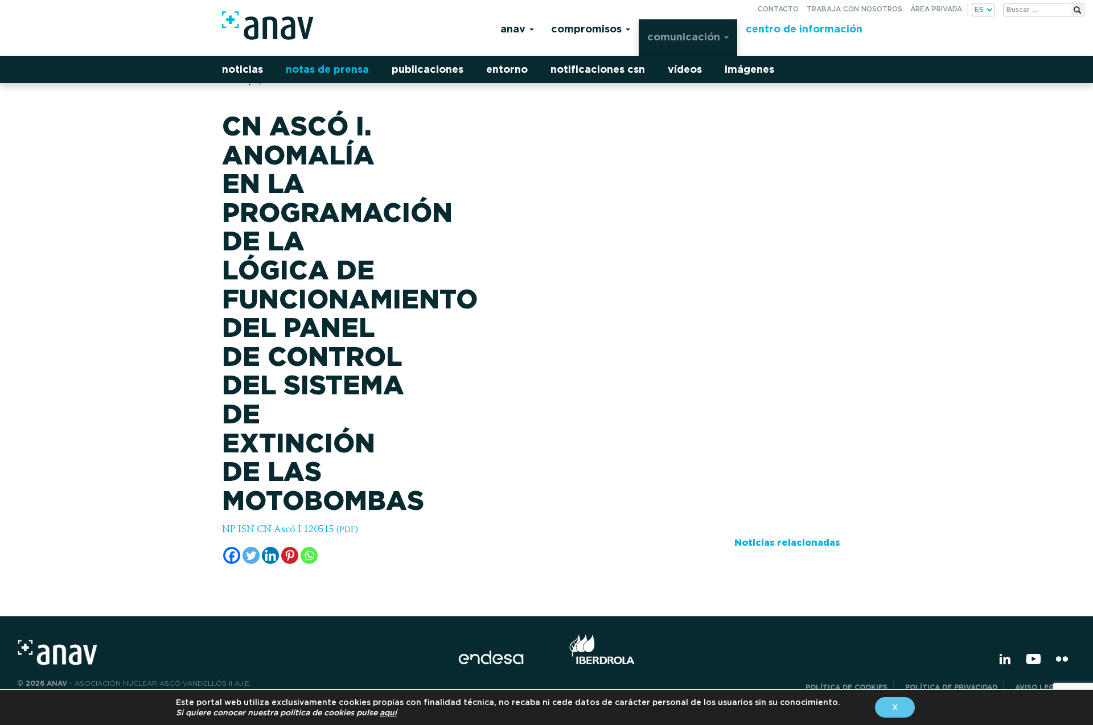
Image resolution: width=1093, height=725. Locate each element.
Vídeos (685, 69)
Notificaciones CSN (597, 69)
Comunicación (685, 37)
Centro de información (804, 29)
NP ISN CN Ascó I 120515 (290, 530)
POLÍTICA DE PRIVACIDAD (951, 687)
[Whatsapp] (309, 555)
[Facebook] (231, 555)
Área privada (936, 9)
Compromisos (587, 29)
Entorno (507, 69)
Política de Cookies (846, 687)
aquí (388, 712)
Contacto (778, 9)
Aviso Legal (1039, 687)
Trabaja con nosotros (854, 9)
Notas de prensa (327, 69)
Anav (514, 29)
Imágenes (749, 69)
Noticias (242, 69)
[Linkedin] (270, 555)
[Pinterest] (289, 555)
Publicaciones (427, 69)
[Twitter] (251, 555)
